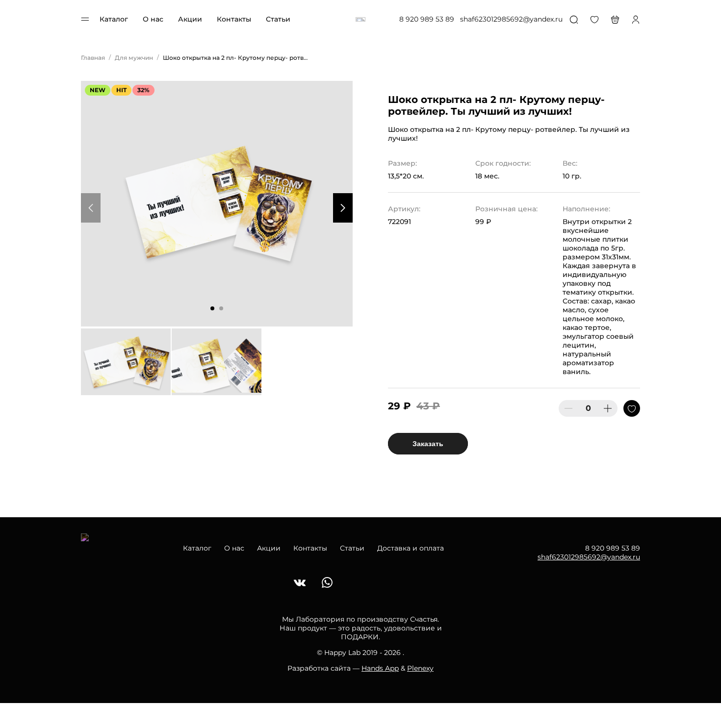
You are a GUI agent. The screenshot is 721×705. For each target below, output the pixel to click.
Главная (93, 57)
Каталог (114, 19)
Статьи (278, 19)
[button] (212, 308)
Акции (190, 19)
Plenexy (420, 668)
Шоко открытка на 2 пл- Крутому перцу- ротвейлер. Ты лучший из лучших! (236, 57)
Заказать (427, 444)
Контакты (234, 19)
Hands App (380, 668)
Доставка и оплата (410, 548)
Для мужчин (134, 57)
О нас (153, 19)
